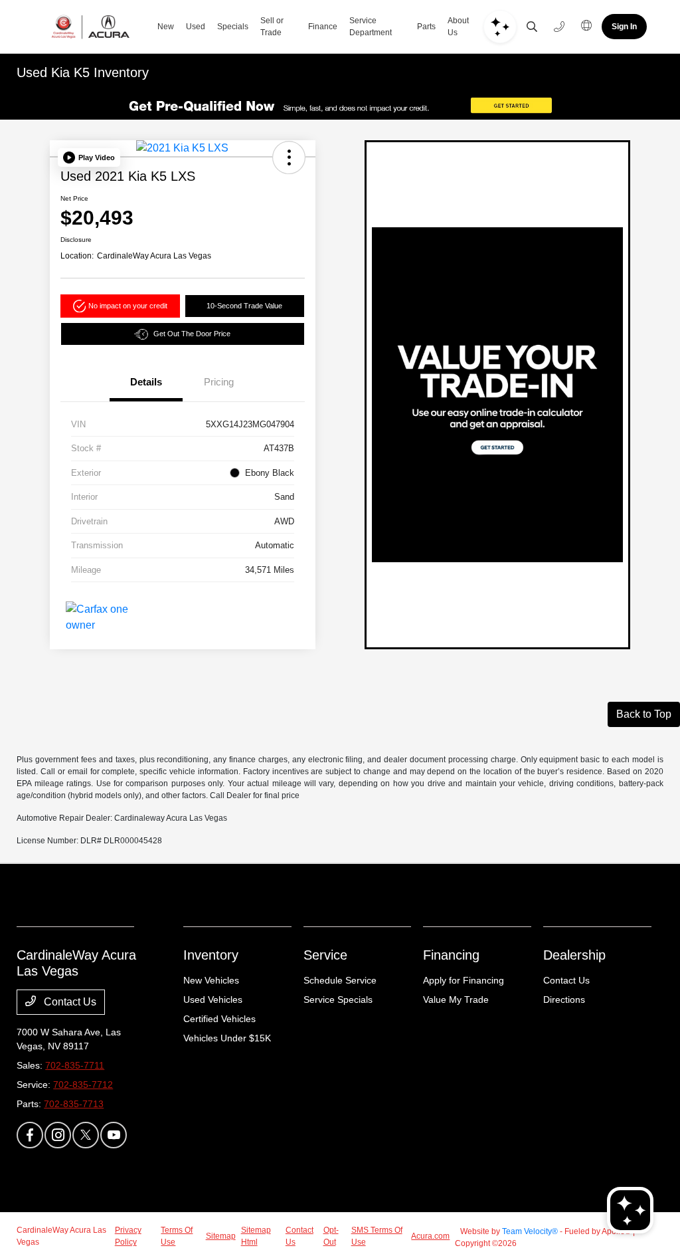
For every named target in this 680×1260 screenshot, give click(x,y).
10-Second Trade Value (244, 306)
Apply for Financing (463, 980)
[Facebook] (30, 1135)
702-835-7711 (74, 1065)
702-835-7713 (74, 1104)
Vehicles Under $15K (227, 1038)
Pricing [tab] (219, 381)
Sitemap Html (256, 1236)
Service (325, 955)
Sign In (624, 26)
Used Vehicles (212, 999)
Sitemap (221, 1236)
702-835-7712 (83, 1084)
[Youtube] (113, 1135)
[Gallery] (340, 105)
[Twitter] (85, 1135)
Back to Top (643, 714)
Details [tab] (146, 381)
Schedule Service (340, 980)
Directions (564, 999)
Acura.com (430, 1236)
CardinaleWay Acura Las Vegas (61, 1236)
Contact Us (68, 1001)
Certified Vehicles (219, 1018)
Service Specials (338, 999)
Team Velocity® (530, 1231)
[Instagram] (57, 1135)
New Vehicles (211, 980)
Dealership (574, 955)
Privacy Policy (128, 1236)
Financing (451, 955)
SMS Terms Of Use (376, 1236)
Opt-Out (331, 1236)
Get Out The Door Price (191, 334)
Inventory (210, 955)
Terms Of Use (177, 1236)
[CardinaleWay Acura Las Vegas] (90, 26)
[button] (89, 157)
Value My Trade (456, 999)
